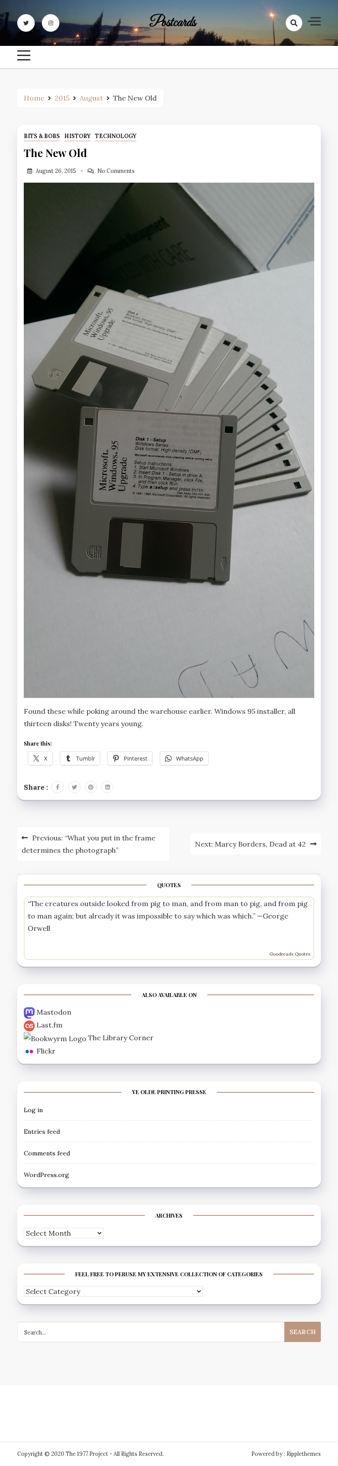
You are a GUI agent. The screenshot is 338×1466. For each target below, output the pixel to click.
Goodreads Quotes (289, 954)
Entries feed (42, 1132)
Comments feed (47, 1153)
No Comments (116, 171)
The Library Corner (121, 1037)
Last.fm (49, 1024)
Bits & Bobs (42, 136)
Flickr (46, 1050)
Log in (33, 1110)
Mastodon (54, 1012)
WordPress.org (46, 1175)
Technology (115, 136)
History (77, 136)
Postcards (172, 23)
